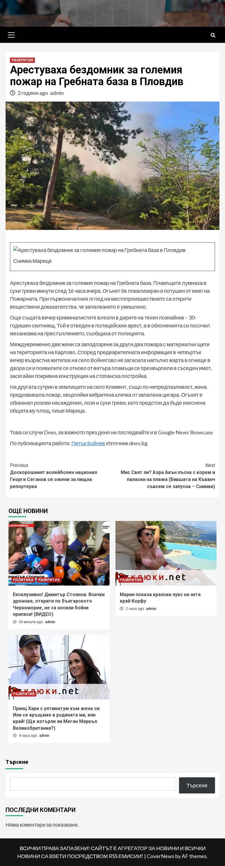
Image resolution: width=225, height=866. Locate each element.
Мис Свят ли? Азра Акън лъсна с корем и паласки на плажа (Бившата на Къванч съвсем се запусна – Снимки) (168, 476)
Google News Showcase (185, 432)
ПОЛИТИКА (23, 580)
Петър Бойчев (88, 443)
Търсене (17, 761)
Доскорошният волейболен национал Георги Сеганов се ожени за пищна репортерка (53, 476)
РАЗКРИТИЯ (22, 60)
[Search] (213, 35)
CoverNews (160, 856)
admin (57, 93)
